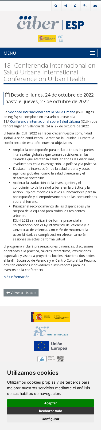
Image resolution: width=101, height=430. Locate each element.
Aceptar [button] (50, 403)
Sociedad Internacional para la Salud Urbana (41, 112)
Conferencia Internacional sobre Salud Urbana (45, 121)
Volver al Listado (23, 292)
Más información (16, 277)
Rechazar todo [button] (50, 411)
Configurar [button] (50, 419)
